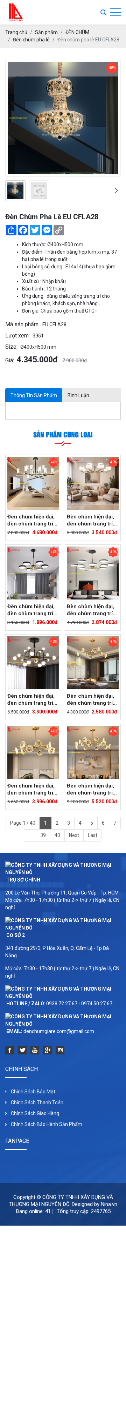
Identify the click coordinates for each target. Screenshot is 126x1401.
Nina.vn (109, 1204)
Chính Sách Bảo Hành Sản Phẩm (46, 1124)
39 (43, 835)
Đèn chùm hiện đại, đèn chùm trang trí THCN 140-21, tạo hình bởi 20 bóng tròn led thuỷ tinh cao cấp (31, 699)
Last (92, 835)
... (29, 835)
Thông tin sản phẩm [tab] (33, 395)
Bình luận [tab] (78, 395)
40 (57, 835)
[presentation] (9, 191)
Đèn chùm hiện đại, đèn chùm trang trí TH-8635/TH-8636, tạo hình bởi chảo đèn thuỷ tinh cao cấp (90, 520)
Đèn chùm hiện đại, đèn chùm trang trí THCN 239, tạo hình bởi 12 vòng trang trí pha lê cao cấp (32, 789)
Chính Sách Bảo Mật (33, 1091)
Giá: (9, 360)
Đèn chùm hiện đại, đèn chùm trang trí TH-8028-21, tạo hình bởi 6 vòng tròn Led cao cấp (32, 610)
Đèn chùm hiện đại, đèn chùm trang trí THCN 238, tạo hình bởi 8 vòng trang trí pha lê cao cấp (91, 699)
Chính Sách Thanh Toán (37, 1102)
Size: (11, 346)
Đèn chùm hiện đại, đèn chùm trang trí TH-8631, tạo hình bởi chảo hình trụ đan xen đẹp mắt (31, 520)
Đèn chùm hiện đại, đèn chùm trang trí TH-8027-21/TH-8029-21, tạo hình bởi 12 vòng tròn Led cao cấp (92, 610)
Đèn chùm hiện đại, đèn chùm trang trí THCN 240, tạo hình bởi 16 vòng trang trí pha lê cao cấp (92, 789)
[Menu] (115, 12)
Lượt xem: (17, 335)
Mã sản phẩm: (22, 324)
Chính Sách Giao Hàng (35, 1113)
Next (74, 835)
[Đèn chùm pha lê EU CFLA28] (15, 190)
